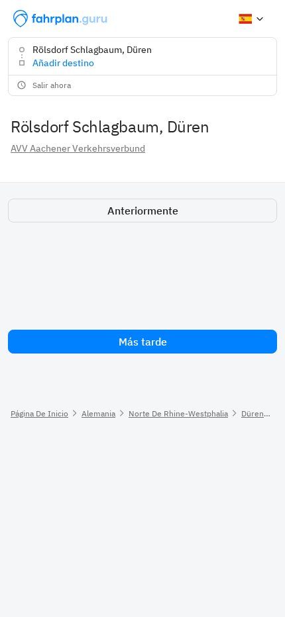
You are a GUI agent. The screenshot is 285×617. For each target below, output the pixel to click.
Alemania (98, 413)
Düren (252, 413)
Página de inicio (39, 413)
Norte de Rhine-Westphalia (178, 413)
